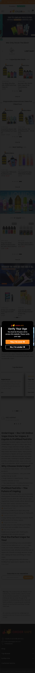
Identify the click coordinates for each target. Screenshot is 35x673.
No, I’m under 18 (17, 347)
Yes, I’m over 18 (17, 342)
